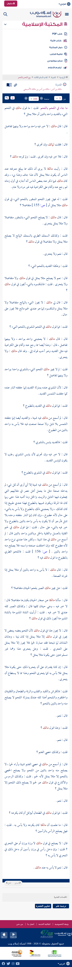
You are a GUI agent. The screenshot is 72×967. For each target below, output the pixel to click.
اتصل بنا (30, 924)
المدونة (53, 77)
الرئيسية (62, 77)
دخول (10, 3)
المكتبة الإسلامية (43, 24)
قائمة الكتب (56, 54)
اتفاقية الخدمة (44, 924)
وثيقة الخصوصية (62, 924)
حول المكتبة (55, 47)
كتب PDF (57, 34)
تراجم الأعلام (55, 67)
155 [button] (35, 98)
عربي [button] (63, 3)
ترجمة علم (61, 906)
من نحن (19, 924)
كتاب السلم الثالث (41, 77)
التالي (9, 883)
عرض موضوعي (55, 61)
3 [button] (60, 98)
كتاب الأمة (55, 40)
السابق (17, 883)
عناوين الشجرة (43, 906)
